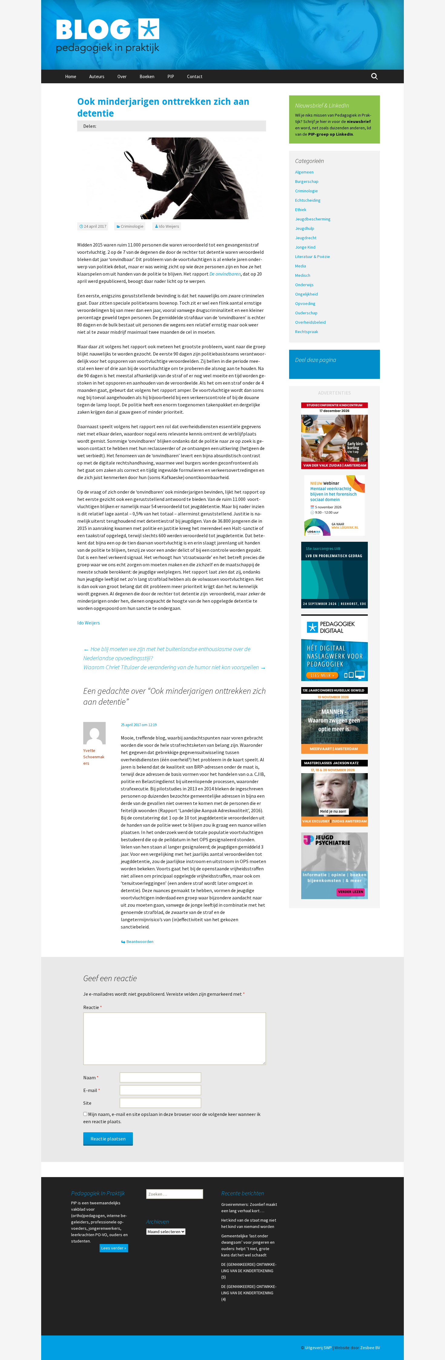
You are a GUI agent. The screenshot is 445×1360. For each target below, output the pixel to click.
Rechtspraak (306, 331)
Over (122, 76)
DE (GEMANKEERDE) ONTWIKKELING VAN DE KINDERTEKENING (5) (248, 1271)
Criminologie (132, 226)
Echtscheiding (308, 200)
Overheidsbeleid (310, 322)
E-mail (91, 1090)
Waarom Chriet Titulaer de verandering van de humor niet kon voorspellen (175, 667)
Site (87, 1103)
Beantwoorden (140, 941)
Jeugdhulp (304, 228)
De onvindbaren (225, 274)
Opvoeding (305, 303)
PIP (170, 76)
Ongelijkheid (306, 294)
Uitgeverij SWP (318, 1347)
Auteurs (96, 76)
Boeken (147, 76)
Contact (195, 76)
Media (300, 266)
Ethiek (300, 209)
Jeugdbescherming (313, 219)
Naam (91, 1077)
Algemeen (304, 172)
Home (70, 76)
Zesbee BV (370, 1347)
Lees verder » (113, 1248)
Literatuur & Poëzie (312, 256)
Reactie (92, 1007)
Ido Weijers (169, 226)
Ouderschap (306, 313)
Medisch (302, 275)
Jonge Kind (305, 247)
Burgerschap (306, 181)
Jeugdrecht (305, 237)
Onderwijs (304, 284)
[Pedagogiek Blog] (222, 35)
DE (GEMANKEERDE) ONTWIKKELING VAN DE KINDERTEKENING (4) (248, 1293)
